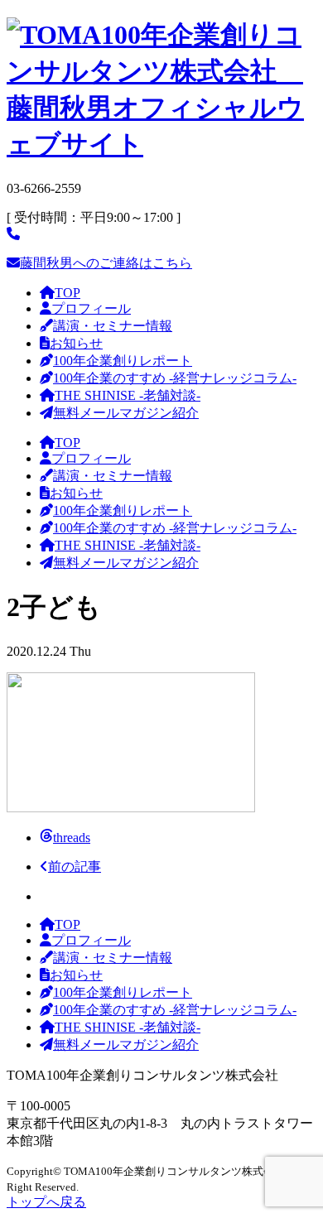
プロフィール (91, 308)
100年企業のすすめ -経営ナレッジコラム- (174, 378)
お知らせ (76, 343)
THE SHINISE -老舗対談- (127, 395)
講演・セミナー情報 (112, 326)
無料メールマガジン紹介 (126, 413)
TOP (67, 293)
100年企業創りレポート (122, 361)
